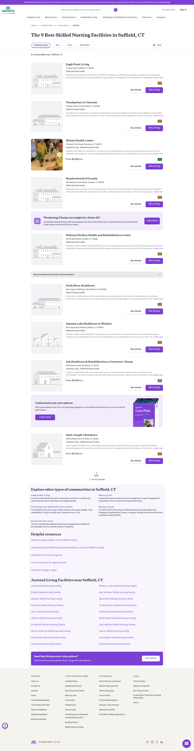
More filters (85, 45)
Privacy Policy (139, 681)
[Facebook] (147, 742)
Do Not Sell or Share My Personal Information (147, 696)
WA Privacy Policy (141, 691)
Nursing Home (47, 25)
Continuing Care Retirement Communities (52, 507)
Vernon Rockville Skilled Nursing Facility (51, 631)
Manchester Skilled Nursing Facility (48, 638)
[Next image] (59, 154)
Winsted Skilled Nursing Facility (114, 644)
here (168, 2)
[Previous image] (34, 154)
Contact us (35, 686)
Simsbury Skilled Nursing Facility (47, 605)
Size (57, 45)
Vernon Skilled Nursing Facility (114, 631)
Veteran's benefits (107, 710)
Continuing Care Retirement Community (119, 17)
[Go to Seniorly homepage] (33, 742)
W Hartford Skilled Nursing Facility (48, 625)
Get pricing (154, 90)
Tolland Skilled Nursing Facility (46, 644)
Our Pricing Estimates (40, 705)
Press (33, 695)
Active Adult (70, 710)
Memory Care (51, 17)
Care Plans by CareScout (110, 681)
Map (159, 45)
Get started (151, 658)
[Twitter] (157, 742)
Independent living (73, 686)
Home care (70, 700)
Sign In (183, 10)
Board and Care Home (42, 521)
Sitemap (56, 742)
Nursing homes (71, 722)
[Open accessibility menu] (5, 726)
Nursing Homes (68, 17)
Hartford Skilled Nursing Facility (47, 618)
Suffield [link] (76, 25)
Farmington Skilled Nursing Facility (116, 638)
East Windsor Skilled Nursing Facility (117, 592)
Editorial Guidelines (39, 714)
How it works (104, 695)
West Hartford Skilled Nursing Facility (117, 618)
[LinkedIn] (161, 742)
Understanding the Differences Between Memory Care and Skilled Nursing (67, 548)
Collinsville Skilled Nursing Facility (116, 612)
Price (69, 45)
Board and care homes (74, 691)
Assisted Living (33, 17)
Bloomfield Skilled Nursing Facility (116, 599)
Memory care (70, 695)
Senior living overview (74, 727)
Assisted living (71, 681)
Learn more (45, 417)
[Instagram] (152, 742)
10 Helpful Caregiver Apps (44, 570)
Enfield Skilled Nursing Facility (46, 592)
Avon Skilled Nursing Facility (45, 612)
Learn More (152, 221)
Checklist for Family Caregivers (46, 555)
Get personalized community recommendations (53, 275)
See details (135, 90)
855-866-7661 (168, 10)
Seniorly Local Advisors (109, 705)
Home (33, 25)
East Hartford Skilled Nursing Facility (117, 625)
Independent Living (89, 17)
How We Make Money (40, 700)
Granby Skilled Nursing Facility (46, 586)
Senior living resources (108, 686)
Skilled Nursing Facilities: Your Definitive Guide (54, 540)
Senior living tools (106, 691)
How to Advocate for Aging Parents (48, 563)
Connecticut (63, 25)
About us (35, 681)
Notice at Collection (141, 686)
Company (161, 17)
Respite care (70, 705)
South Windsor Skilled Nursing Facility (118, 605)
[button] (115, 10)
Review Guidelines (39, 710)
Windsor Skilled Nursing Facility (46, 599)
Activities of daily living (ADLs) (112, 714)
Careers (34, 691)
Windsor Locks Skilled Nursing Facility (118, 586)
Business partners (38, 719)
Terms (136, 703)
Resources (146, 17)
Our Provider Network (108, 700)
